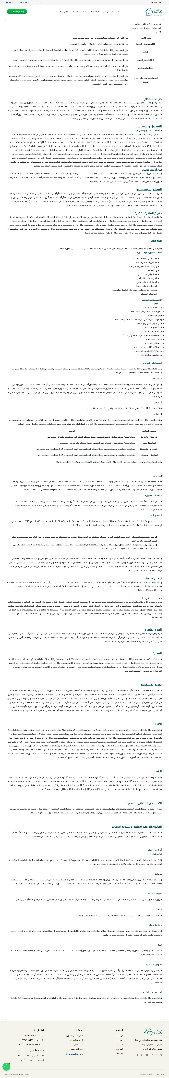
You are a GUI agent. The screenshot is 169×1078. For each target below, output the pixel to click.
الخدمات (96, 11)
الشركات (84, 11)
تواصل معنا (64, 11)
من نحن (106, 11)
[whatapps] (161, 1055)
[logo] (152, 12)
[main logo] (143, 1032)
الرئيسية (115, 11)
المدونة (75, 11)
